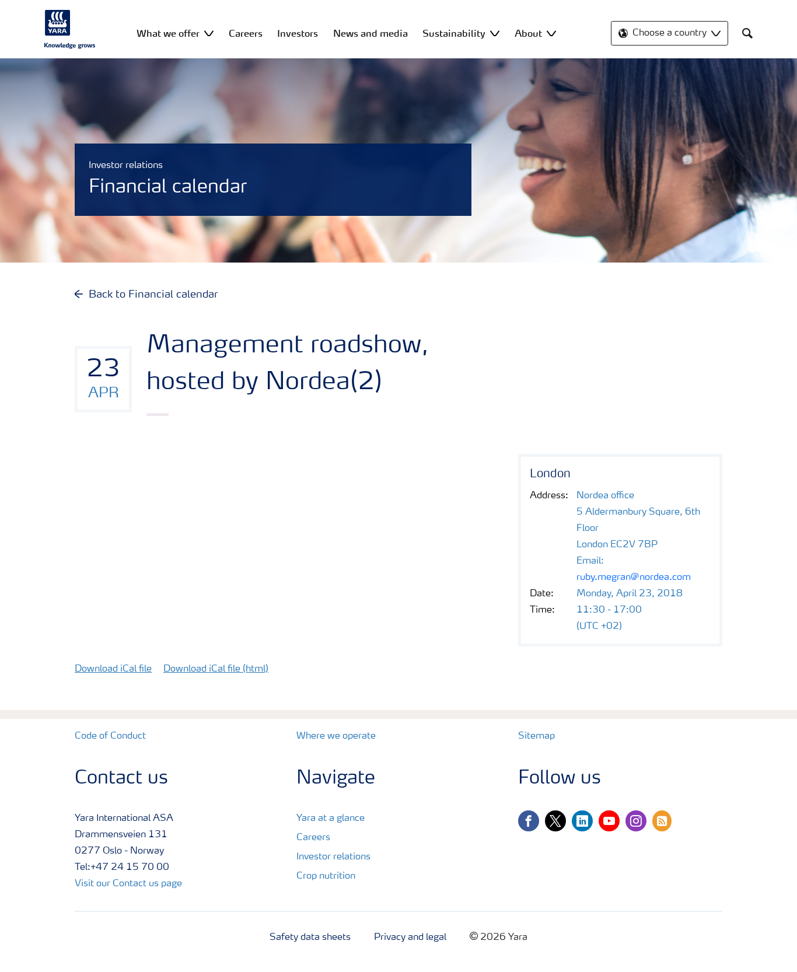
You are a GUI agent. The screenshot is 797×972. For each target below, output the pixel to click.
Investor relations (333, 857)
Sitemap (536, 736)
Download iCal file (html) (215, 669)
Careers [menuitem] (246, 33)
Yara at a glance (330, 818)
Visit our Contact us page (128, 884)
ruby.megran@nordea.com (633, 577)
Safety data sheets (310, 937)
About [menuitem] (528, 33)
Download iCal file (113, 669)
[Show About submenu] (551, 33)
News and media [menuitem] (370, 33)
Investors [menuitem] (297, 33)
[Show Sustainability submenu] (494, 33)
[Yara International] (70, 29)
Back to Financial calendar (153, 294)
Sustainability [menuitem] (453, 33)
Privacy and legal (410, 937)
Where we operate (336, 736)
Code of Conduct (110, 736)
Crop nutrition (325, 876)
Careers (313, 837)
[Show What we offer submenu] (209, 33)
